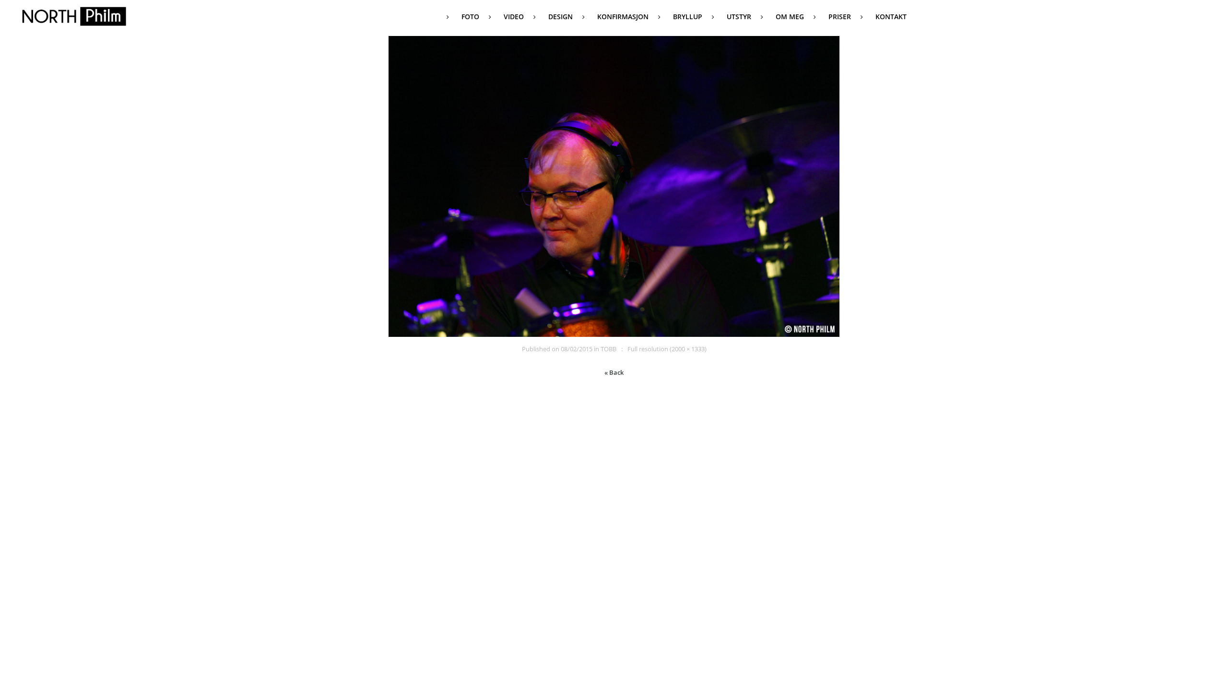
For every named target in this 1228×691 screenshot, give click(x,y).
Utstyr (739, 16)
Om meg (790, 16)
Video (514, 16)
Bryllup (687, 16)
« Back (614, 372)
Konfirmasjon (623, 16)
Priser (839, 16)
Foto (470, 16)
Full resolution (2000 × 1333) (667, 349)
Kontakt (891, 16)
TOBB (608, 349)
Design (560, 16)
